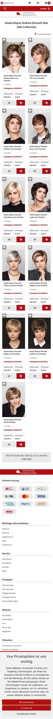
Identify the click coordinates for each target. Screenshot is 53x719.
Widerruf (5, 529)
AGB (4, 541)
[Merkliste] (29, 3)
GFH (4, 623)
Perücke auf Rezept (10, 649)
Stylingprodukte (9, 597)
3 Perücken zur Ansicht (11, 645)
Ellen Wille (6, 615)
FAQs (4, 571)
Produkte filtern (44, 34)
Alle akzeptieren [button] (26, 702)
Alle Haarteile (7, 589)
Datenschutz (7, 537)
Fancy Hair (6, 627)
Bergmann (6, 631)
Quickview (9, 103)
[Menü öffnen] (4, 8)
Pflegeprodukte (8, 593)
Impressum (7, 544)
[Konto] (38, 3)
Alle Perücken (8, 585)
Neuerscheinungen (10, 601)
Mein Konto (7, 559)
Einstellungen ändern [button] (26, 714)
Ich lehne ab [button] (26, 708)
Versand (5, 533)
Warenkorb (6, 563)
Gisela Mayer (7, 619)
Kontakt (5, 567)
